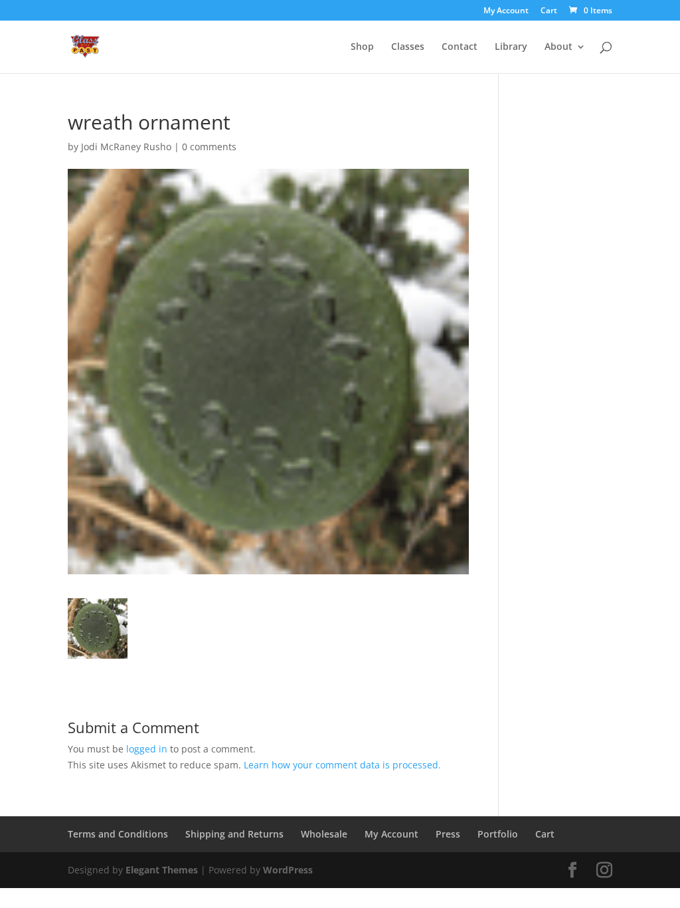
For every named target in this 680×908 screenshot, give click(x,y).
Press (448, 834)
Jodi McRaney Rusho (126, 146)
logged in (146, 748)
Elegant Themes (162, 869)
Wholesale (324, 834)
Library (511, 47)
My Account (506, 11)
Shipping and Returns (234, 834)
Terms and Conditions (118, 834)
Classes (407, 47)
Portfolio (497, 834)
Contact (459, 47)
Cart (549, 11)
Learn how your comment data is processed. (342, 764)
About (558, 47)
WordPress (288, 869)
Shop (362, 47)
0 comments (209, 146)
